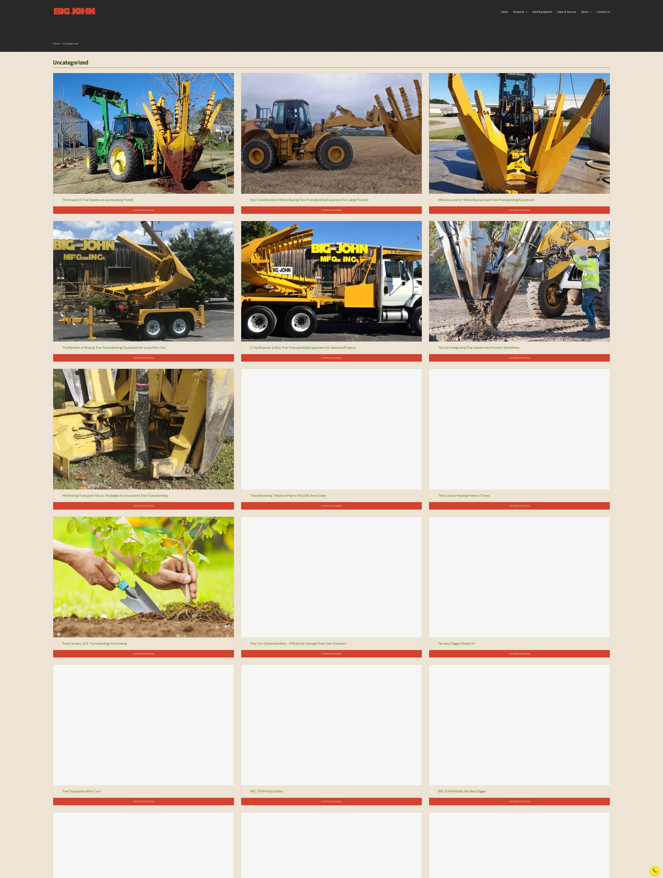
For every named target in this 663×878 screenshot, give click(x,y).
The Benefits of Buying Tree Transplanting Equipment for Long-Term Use (114, 347)
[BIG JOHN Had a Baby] (331, 725)
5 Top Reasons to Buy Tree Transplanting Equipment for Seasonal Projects (303, 347)
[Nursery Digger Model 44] (519, 577)
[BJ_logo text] (75, 8)
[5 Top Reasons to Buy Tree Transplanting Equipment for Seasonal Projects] (331, 223)
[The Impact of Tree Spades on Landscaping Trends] (143, 75)
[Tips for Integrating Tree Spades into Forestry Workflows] (519, 223)
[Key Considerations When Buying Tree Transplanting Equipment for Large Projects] (331, 75)
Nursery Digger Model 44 (456, 643)
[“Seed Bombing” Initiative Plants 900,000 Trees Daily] (331, 429)
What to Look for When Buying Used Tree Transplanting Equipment (486, 200)
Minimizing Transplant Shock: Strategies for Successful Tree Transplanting (114, 495)
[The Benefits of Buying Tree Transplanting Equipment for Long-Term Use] (143, 223)
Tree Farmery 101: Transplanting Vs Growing (94, 643)
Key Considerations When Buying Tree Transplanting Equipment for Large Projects (309, 200)
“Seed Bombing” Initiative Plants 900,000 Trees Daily (288, 495)
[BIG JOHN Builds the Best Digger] (519, 725)
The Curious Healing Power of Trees (464, 495)
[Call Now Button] (655, 870)
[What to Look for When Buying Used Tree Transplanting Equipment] (519, 75)
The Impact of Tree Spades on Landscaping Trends (97, 200)
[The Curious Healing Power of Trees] (519, 429)
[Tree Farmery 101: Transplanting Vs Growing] (143, 519)
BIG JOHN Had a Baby (266, 791)
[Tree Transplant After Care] (143, 725)
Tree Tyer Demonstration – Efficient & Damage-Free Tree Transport (298, 643)
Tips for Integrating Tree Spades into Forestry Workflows (479, 347)
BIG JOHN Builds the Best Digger (462, 791)
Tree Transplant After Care (81, 791)
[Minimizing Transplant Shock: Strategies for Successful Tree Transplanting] (143, 371)
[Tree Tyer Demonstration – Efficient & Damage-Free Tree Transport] (331, 577)
